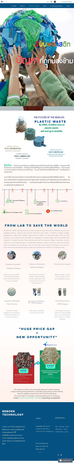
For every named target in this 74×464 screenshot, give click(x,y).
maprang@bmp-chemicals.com (43, 426)
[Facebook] (48, 2)
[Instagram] (51, 2)
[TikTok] (55, 2)
